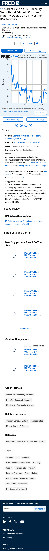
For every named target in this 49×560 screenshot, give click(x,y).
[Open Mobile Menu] (46, 3)
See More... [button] (25, 328)
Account (36, 119)
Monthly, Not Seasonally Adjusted (20, 405)
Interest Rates (37, 421)
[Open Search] (42, 3)
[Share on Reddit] (25, 125)
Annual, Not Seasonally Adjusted (19, 395)
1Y (12, 43)
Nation (34, 473)
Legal (5, 544)
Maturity (25, 457)
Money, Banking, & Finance (17, 426)
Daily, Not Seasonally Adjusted (19, 400)
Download (34, 51)
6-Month (9, 457)
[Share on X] (16, 125)
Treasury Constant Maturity (17, 421)
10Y (23, 43)
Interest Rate (20, 468)
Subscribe (40, 508)
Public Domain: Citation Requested (20, 478)
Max (31, 43)
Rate (27, 473)
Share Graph (12, 119)
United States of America (16, 484)
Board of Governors (14, 473)
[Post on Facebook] (21, 125)
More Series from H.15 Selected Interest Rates (26, 442)
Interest (31, 468)
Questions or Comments (13, 533)
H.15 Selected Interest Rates (26, 142)
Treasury (36, 463)
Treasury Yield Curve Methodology (31, 165)
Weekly (9, 468)
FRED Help (7, 538)
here (22, 177)
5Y (17, 43)
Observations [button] (8, 25)
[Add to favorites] (1, 9)
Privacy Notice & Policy (13, 548)
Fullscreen (40, 112)
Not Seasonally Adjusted (16, 489)
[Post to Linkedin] (30, 125)
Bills (18, 457)
